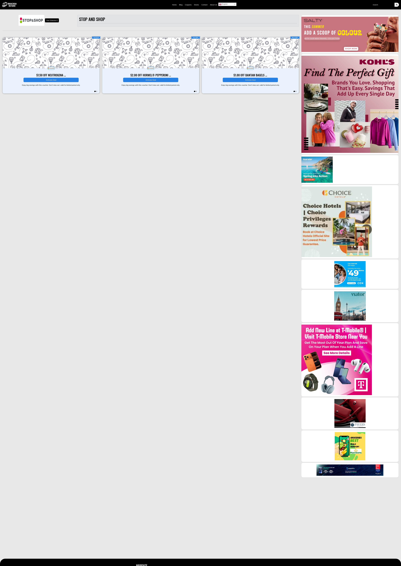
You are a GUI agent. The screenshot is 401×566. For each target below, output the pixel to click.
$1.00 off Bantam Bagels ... (250, 75)
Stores (196, 5)
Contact (204, 5)
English (224, 4)
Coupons (188, 5)
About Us (213, 5)
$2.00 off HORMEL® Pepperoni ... (150, 75)
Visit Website (51, 20)
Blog (180, 5)
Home (174, 5)
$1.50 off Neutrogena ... (51, 75)
